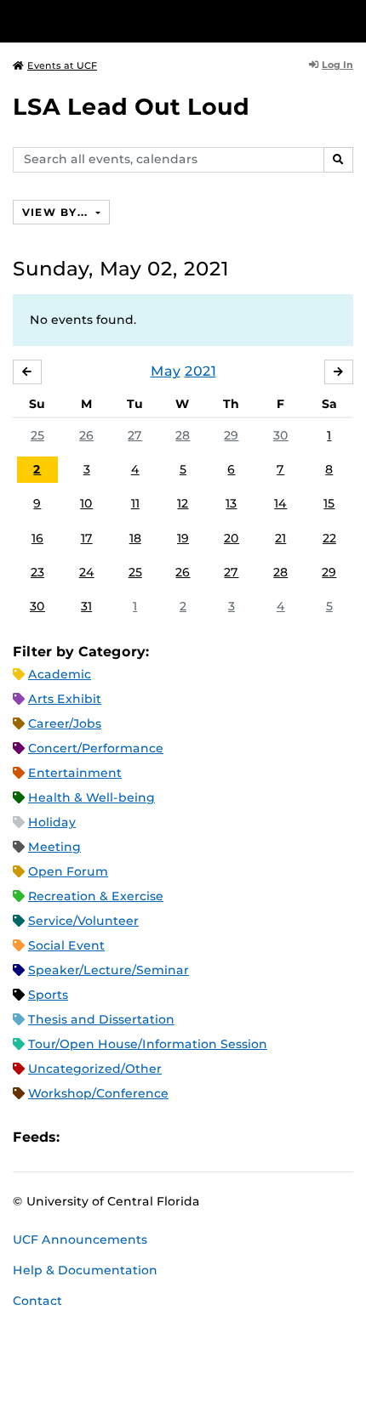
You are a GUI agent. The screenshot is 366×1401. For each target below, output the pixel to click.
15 (329, 503)
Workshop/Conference (98, 1093)
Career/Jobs (64, 723)
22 (329, 538)
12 (182, 503)
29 (231, 435)
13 (231, 503)
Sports (48, 994)
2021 (200, 371)
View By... (57, 212)
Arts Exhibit (64, 698)
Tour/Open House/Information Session (147, 1044)
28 (182, 435)
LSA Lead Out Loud (131, 107)
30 (281, 435)
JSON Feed (197, 1137)
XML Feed (168, 1137)
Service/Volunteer (83, 920)
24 (86, 572)
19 (183, 538)
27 (135, 435)
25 (37, 435)
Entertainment (75, 772)
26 (86, 435)
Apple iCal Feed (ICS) (81, 1137)
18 (135, 538)
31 (86, 606)
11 (135, 503)
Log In (337, 65)
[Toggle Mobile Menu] (349, 20)
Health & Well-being (91, 797)
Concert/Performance (95, 748)
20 (231, 538)
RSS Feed (139, 1137)
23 (37, 572)
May (165, 371)
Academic (59, 674)
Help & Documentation (85, 1270)
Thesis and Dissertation (101, 1019)
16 (37, 538)
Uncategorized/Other (95, 1068)
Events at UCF (62, 65)
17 (87, 538)
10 (86, 503)
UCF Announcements (80, 1239)
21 (280, 538)
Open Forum (68, 871)
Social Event (66, 945)
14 (280, 503)
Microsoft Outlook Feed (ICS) (110, 1137)
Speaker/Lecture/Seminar (108, 970)
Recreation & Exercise (95, 896)
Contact (37, 1300)
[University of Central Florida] (129, 21)
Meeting (54, 846)
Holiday (52, 822)
